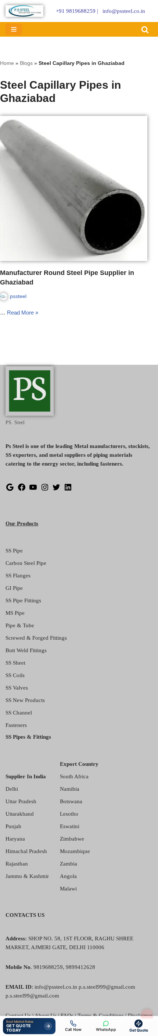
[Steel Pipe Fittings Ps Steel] (24, 11)
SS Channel (19, 713)
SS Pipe (14, 551)
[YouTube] (33, 490)
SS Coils (15, 675)
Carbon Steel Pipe (26, 563)
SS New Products (25, 700)
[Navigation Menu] (14, 29)
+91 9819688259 (76, 11)
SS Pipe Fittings (23, 600)
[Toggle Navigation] (147, 1013)
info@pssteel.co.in (124, 11)
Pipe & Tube (20, 625)
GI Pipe (14, 588)
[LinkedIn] (68, 490)
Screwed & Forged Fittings (36, 638)
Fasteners (16, 725)
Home (7, 63)
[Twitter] (56, 490)
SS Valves (17, 688)
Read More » (22, 312)
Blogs (26, 63)
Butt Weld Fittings (26, 650)
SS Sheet (15, 663)
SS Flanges (18, 575)
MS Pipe (15, 613)
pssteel (18, 296)
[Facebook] (21, 490)
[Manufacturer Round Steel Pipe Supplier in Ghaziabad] (79, 188)
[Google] (10, 490)
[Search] (145, 29)
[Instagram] (44, 490)
